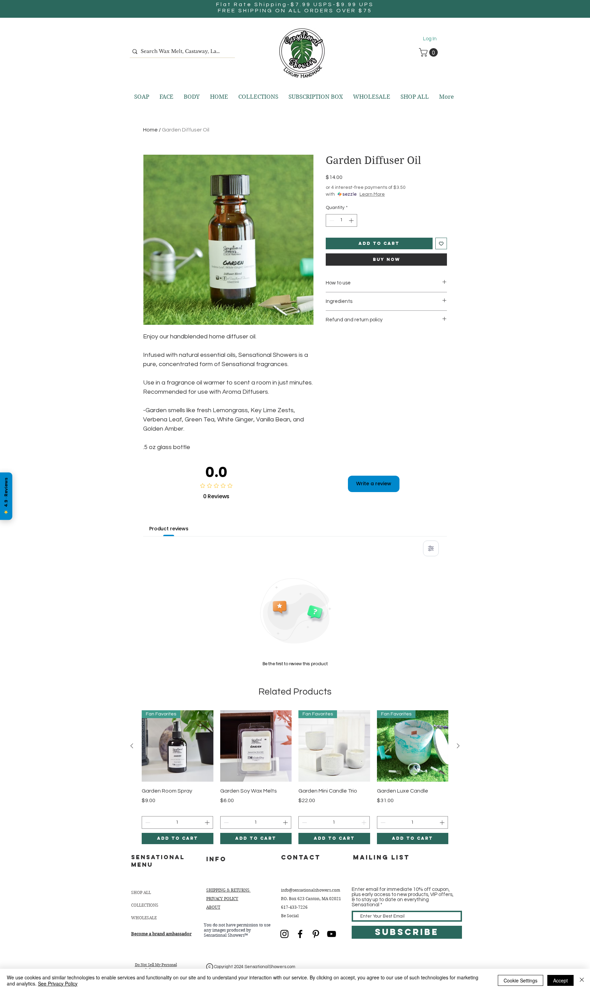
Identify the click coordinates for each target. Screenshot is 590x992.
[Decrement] (331, 220)
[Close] (582, 980)
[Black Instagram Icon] (284, 933)
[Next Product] (458, 746)
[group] (295, 777)
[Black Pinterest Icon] (315, 933)
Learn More (372, 194)
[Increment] (352, 220)
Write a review (373, 483)
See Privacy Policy (58, 983)
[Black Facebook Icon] (300, 933)
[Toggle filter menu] (431, 548)
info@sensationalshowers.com (310, 890)
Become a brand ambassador (161, 933)
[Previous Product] (132, 746)
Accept (560, 980)
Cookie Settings (520, 980)
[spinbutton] (341, 220)
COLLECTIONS (144, 905)
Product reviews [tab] (168, 528)
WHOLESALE (144, 917)
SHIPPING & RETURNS (228, 890)
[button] (429, 52)
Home (150, 129)
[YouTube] (331, 933)
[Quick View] (256, 746)
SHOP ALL (141, 892)
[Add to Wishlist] (441, 244)
